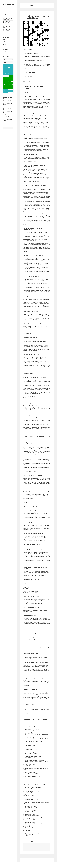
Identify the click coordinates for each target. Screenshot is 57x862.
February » (11, 90)
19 (5, 84)
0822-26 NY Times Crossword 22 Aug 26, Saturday (8, 19)
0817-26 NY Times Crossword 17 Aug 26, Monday (8, 33)
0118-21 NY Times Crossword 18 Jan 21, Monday (36, 17)
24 (12, 84)
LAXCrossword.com (6, 46)
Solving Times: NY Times (7, 49)
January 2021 (10, 67)
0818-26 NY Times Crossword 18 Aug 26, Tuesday (8, 30)
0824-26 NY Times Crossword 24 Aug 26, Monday (8, 14)
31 (12, 87)
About (4, 42)
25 (4, 87)
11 (4, 81)
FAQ (4, 41)
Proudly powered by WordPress (28, 859)
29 (9, 87)
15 (9, 81)
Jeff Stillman (36, 844)
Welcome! (5, 39)
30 (11, 87)
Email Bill (4, 44)
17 (12, 81)
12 (5, 81)
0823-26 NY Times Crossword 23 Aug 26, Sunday (8, 16)
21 (8, 84)
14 (8, 81)
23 (11, 84)
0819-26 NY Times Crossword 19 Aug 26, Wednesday (8, 27)
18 (4, 84)
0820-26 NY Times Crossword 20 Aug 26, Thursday (8, 24)
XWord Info (5, 47)
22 (9, 84)
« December (5, 90)
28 (8, 87)
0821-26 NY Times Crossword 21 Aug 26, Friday (8, 22)
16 (11, 81)
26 (5, 87)
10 (12, 78)
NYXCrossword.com (9, 4)
